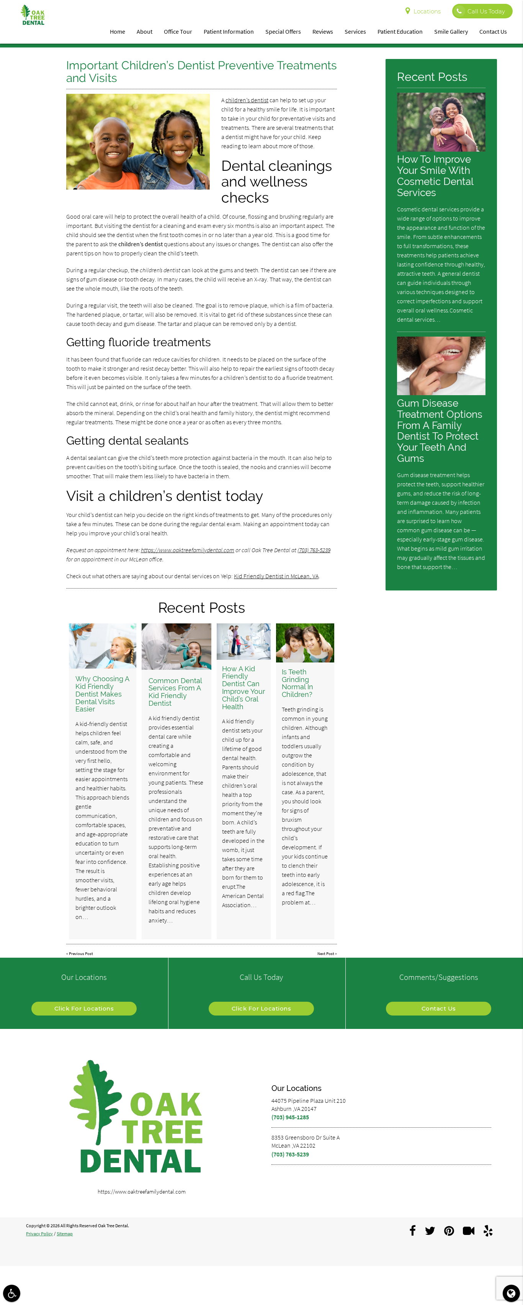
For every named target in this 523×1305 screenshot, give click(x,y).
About (144, 31)
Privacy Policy (39, 1233)
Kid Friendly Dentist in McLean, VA (276, 576)
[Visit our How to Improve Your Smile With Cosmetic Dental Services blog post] (441, 149)
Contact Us (493, 31)
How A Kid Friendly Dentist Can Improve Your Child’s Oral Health (243, 688)
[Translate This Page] (511, 1293)
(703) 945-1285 (290, 1117)
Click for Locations (84, 1008)
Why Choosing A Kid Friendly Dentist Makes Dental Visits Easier (102, 694)
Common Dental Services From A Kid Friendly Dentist (175, 692)
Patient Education (400, 31)
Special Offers (283, 31)
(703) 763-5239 (313, 550)
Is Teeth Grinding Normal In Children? (297, 683)
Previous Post (81, 953)
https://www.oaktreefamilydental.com (187, 550)
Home (117, 31)
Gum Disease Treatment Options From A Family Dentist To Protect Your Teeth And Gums (439, 430)
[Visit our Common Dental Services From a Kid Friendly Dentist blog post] (176, 646)
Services (355, 31)
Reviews (322, 31)
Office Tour (178, 31)
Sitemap (65, 1233)
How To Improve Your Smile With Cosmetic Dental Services (435, 175)
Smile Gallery (451, 31)
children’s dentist (247, 100)
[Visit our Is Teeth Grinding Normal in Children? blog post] (305, 642)
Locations (427, 11)
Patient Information (229, 31)
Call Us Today (486, 11)
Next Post (325, 953)
